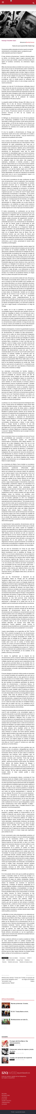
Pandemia (27, 960)
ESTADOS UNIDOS (11, 960)
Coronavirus (22, 958)
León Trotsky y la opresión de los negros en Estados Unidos (26, 979)
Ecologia (4, 1099)
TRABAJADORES (6, 1102)
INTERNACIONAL (6, 1095)
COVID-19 (29, 958)
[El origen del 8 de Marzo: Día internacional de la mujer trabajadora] (5, 1043)
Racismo (4, 962)
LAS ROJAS (4, 1097)
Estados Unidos (11, 26)
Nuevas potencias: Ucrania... (20, 1003)
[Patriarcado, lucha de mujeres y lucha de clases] (5, 1051)
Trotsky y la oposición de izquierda (21, 1057)
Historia (11, 1045)
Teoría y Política (6, 1101)
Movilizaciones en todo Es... (20, 1019)
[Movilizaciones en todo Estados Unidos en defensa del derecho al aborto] (6, 1021)
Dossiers (12, 1053)
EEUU (3, 960)
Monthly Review (30, 42)
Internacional (4, 26)
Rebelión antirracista (13, 962)
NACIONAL (4, 1093)
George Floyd (20, 960)
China (3, 1007)
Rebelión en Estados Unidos (26, 962)
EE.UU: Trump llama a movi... (20, 1011)
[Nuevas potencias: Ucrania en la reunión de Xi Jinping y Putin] (6, 1005)
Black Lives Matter (13, 958)
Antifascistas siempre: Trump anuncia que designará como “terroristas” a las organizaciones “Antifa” (10, 980)
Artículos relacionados (8, 999)
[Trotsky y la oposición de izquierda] (5, 1060)
